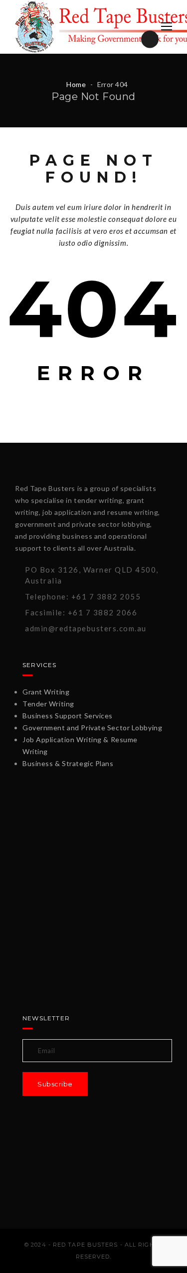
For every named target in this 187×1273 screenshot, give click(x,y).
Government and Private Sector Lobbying (92, 727)
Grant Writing (45, 691)
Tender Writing (48, 703)
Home (76, 84)
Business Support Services (67, 715)
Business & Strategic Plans (68, 763)
